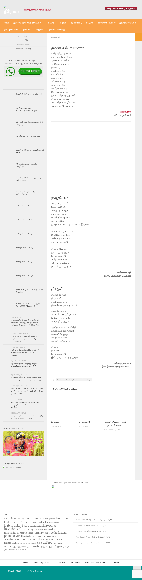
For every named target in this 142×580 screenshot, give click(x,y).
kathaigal (56, 522)
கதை (39, 542)
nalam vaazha (47, 529)
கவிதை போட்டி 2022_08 (25, 234)
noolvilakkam (26, 533)
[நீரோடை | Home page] (12, 10)
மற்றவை (40, 30)
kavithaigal (87, 380)
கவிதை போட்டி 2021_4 (24, 276)
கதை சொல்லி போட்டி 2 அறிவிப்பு (121, 9)
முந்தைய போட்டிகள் (127, 23)
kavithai (79, 380)
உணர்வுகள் (32, 543)
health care (62, 518)
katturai (10, 525)
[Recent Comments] (37, 87)
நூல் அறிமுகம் (49, 546)
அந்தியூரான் (125, 111)
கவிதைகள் (55, 37)
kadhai (45, 521)
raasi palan (27, 536)
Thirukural (115, 562)
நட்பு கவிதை (35, 546)
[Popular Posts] (24, 87)
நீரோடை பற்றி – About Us (43, 562)
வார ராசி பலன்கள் (19, 550)
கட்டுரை (89, 23)
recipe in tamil (57, 536)
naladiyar (37, 530)
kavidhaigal (70, 380)
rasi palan (47, 536)
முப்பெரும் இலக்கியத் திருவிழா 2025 (28, 23)
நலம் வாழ (27, 30)
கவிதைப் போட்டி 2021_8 (25, 220)
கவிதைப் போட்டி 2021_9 (25, 248)
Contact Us (62, 562)
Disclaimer (75, 562)
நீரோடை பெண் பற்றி (57, 30)
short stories (22, 539)
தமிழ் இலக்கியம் (11, 30)
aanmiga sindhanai (26, 518)
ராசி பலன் (8, 550)
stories (33, 539)
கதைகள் (62, 23)
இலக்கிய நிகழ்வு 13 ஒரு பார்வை (28, 136)
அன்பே (25, 543)
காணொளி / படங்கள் (107, 23)
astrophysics (50, 519)
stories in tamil (46, 539)
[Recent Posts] (10, 87)
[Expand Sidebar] (138, 37)
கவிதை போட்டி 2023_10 (102, 525)
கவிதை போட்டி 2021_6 (24, 206)
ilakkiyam (60, 380)
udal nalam (17, 543)
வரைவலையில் (84, 422)
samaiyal (9, 539)
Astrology (40, 518)
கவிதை (51, 23)
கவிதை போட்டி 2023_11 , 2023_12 (99, 520)
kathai (51, 522)
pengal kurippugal (41, 532)
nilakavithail (11, 532)
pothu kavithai (13, 536)
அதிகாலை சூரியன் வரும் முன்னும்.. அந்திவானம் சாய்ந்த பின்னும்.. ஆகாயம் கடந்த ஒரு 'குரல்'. (25, 338)
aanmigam (10, 518)
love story (28, 529)
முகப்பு (6, 23)
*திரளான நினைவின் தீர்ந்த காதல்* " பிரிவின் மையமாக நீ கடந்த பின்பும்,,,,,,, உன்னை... (25, 352)
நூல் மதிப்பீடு (76, 23)
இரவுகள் (55, 422)
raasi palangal (37, 536)
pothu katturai (59, 532)
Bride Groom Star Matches (95, 562)
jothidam (37, 522)
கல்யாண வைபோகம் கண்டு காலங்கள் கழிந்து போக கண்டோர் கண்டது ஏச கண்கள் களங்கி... (27, 404)
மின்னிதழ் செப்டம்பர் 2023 (96, 531)
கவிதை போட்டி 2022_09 (25, 262)
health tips (10, 521)
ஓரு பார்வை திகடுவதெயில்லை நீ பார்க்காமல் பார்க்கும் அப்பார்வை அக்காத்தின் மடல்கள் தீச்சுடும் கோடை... (27, 391)
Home (25, 562)
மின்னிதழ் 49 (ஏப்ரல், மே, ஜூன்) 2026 (29, 94)
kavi (20, 525)
